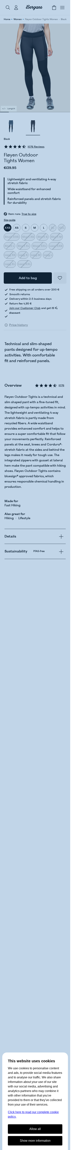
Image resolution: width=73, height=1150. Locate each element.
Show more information (35, 1140)
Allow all (35, 1129)
